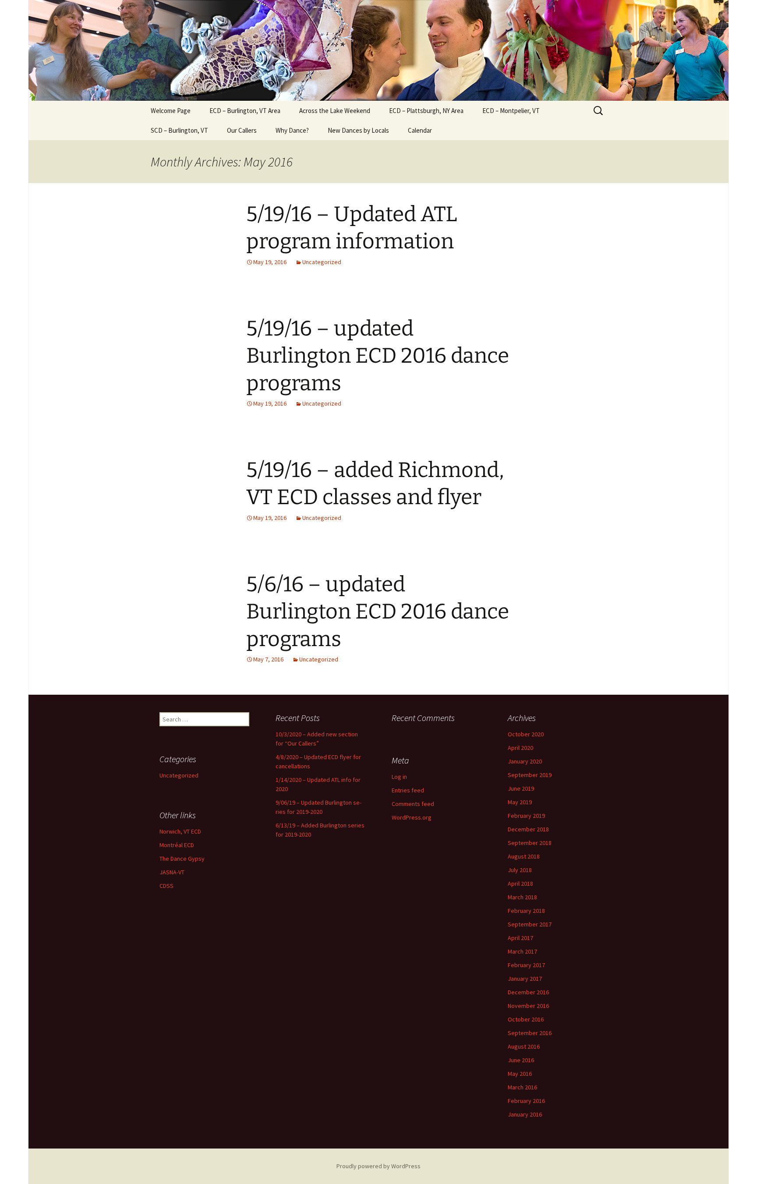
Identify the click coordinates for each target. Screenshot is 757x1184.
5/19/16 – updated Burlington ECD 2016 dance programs (377, 356)
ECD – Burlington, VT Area (244, 110)
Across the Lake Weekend (334, 110)
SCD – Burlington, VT (179, 130)
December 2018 (528, 829)
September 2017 (530, 924)
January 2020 (525, 761)
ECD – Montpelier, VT (511, 110)
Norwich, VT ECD (180, 831)
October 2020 (526, 734)
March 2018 (522, 897)
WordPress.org (412, 817)
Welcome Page (171, 110)
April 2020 (520, 748)
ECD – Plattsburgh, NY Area (426, 110)
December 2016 (528, 992)
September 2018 (530, 843)
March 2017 (522, 951)
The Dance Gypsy (182, 858)
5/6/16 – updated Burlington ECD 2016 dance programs (377, 612)
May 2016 (520, 1074)
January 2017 (525, 979)
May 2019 (520, 802)
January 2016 (525, 1114)
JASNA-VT (171, 872)
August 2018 (524, 856)
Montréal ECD (176, 845)
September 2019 (530, 775)
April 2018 (520, 883)
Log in (399, 777)
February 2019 (526, 816)
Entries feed (408, 790)
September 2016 (530, 1033)
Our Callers (242, 130)
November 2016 (528, 1006)
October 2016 (526, 1019)
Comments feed (413, 804)
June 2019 (521, 788)
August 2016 (524, 1046)
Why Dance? (292, 130)
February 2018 (526, 911)
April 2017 (520, 938)
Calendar (420, 130)
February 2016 (526, 1101)
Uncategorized (321, 262)
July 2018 (520, 870)
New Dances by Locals (358, 130)
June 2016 (521, 1060)
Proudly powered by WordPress (378, 1166)
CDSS (166, 886)
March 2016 (522, 1087)
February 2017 (526, 965)
